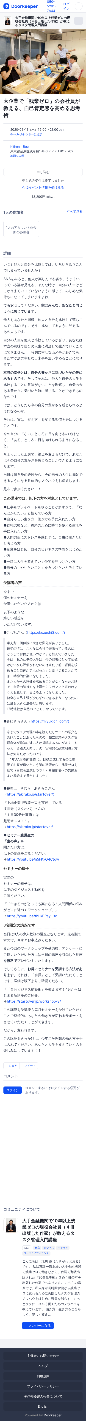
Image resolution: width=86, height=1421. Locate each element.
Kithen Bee (20, 146)
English (43, 1406)
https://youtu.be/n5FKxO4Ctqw (33, 859)
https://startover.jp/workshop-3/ (34, 1001)
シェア (12, 1065)
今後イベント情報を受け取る (43, 187)
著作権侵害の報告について (43, 1396)
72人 (26, 1247)
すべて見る (75, 211)
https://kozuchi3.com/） (47, 632)
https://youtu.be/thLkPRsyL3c (32, 916)
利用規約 (43, 1376)
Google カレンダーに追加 (26, 134)
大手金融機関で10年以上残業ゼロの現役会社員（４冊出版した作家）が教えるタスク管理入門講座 (42, 21)
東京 (37, 1247)
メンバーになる (39, 1325)
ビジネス (49, 1247)
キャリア (63, 1247)
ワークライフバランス (36, 1253)
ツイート (30, 1065)
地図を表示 (17, 155)
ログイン (12, 1090)
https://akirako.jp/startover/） (31, 794)
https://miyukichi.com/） (51, 721)
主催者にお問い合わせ (43, 1356)
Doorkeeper (52, 1415)
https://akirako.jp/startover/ (30, 827)
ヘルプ (43, 1366)
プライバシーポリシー (43, 1386)
